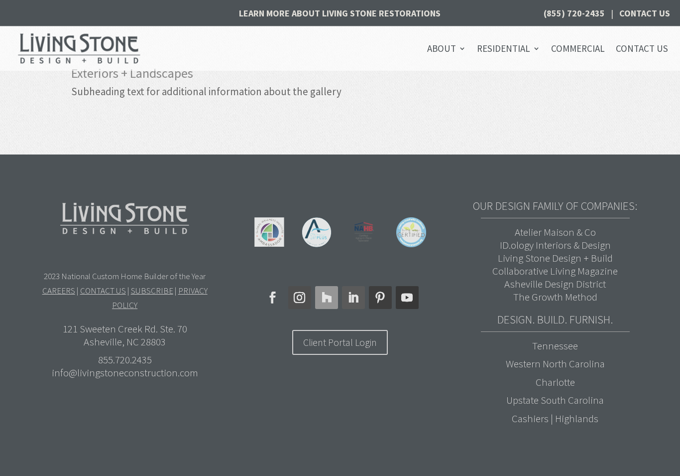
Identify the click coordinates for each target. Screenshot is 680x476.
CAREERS (58, 290)
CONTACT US (103, 290)
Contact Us (644, 13)
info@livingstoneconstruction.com (125, 372)
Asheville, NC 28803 (125, 341)
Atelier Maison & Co (555, 232)
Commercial (578, 48)
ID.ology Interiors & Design (555, 245)
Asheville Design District (555, 284)
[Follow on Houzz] (326, 297)
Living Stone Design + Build (555, 258)
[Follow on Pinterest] (380, 297)
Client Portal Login (340, 342)
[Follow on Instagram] (299, 297)
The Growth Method (555, 297)
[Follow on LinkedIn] (353, 297)
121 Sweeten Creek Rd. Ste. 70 (125, 328)
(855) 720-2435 (574, 13)
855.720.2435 (125, 359)
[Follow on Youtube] (407, 297)
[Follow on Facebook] (272, 297)
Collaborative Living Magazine (555, 271)
